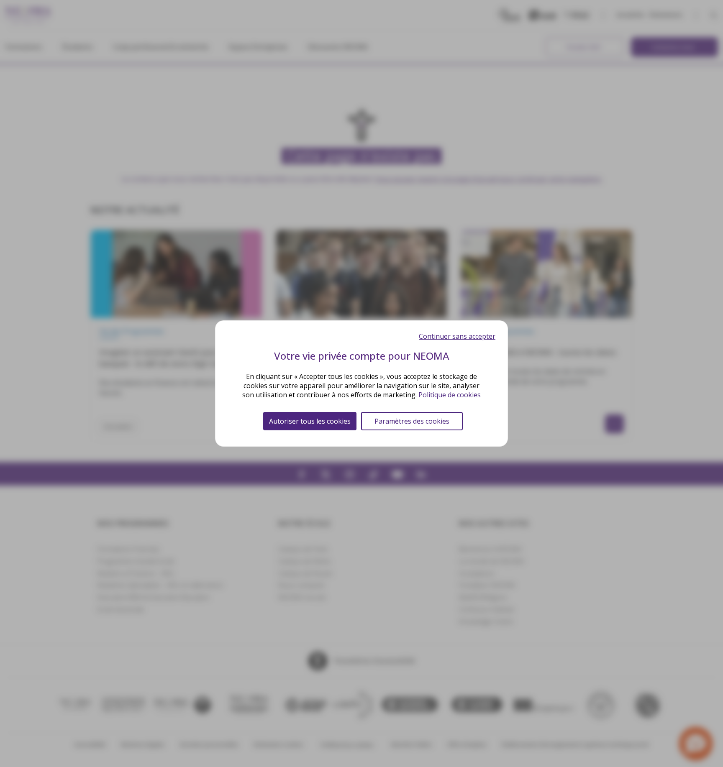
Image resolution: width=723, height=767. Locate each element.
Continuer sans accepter (457, 336)
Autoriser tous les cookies (310, 421)
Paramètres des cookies (411, 421)
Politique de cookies (449, 394)
